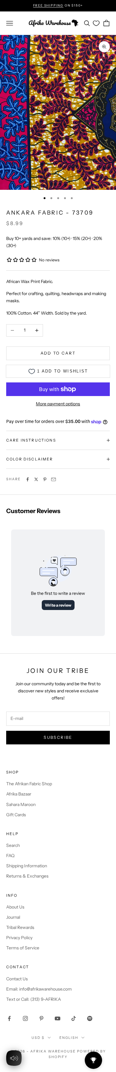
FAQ (10, 855)
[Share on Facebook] (27, 479)
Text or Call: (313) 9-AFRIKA (33, 999)
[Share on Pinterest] (44, 479)
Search (13, 845)
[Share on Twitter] (36, 479)
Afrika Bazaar (18, 794)
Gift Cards (16, 814)
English (68, 1037)
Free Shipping (48, 5)
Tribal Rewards (20, 927)
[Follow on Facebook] (9, 1018)
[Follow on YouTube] (57, 1018)
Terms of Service (22, 948)
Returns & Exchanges (27, 876)
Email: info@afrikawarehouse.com (39, 989)
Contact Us (17, 979)
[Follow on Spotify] (90, 1018)
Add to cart (58, 353)
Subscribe (58, 737)
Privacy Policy (19, 937)
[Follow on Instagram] (25, 1018)
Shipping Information (26, 866)
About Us (15, 907)
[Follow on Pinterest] (41, 1018)
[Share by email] (53, 479)
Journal (13, 917)
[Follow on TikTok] (74, 1018)
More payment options (58, 404)
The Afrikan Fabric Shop (29, 784)
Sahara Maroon (21, 804)
